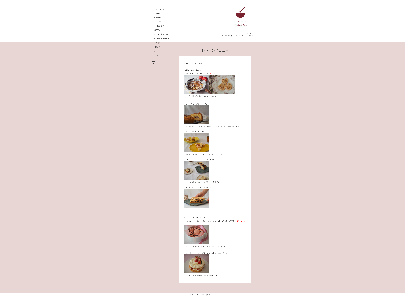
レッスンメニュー (161, 22)
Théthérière (198, 295)
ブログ (156, 55)
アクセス (157, 43)
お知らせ (157, 13)
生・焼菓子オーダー (162, 38)
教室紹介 (157, 17)
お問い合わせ (159, 47)
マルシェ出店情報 (161, 34)
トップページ (159, 9)
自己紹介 (157, 30)
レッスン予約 (159, 26)
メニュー (157, 51)
